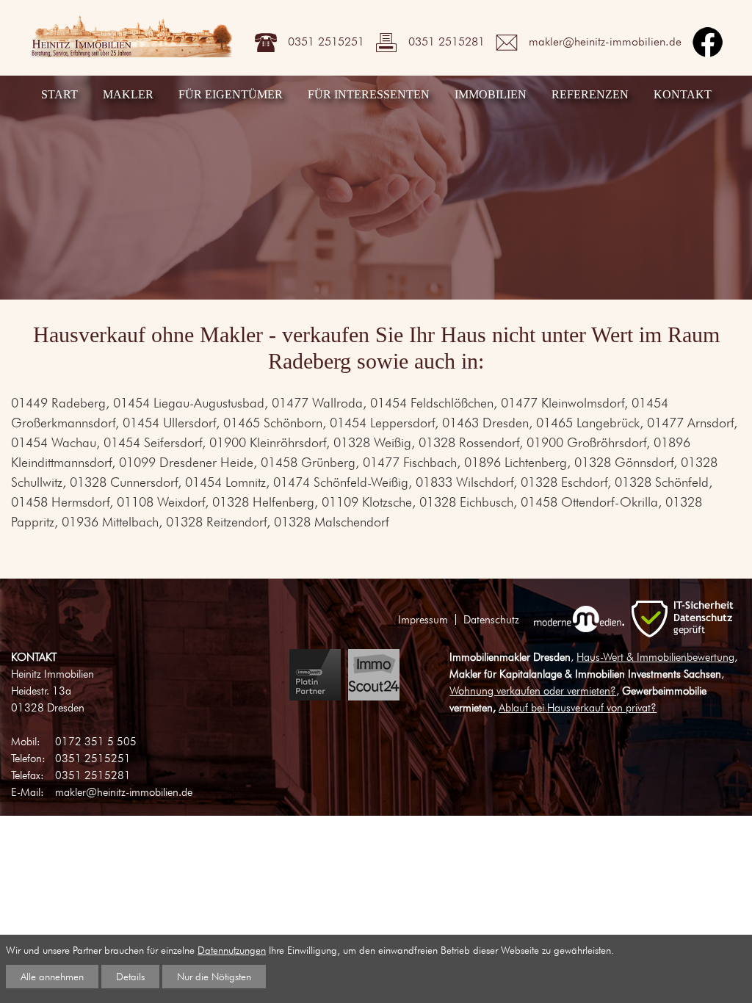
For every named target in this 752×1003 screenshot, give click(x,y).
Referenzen (590, 94)
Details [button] (130, 976)
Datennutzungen (232, 950)
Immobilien (491, 94)
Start (59, 94)
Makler (128, 94)
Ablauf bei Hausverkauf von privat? (578, 707)
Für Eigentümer (230, 94)
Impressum (423, 619)
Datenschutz (491, 619)
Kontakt (683, 94)
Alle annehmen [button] (52, 976)
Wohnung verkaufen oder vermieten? (532, 691)
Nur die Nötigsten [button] (214, 976)
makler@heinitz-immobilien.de (605, 41)
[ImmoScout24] (373, 674)
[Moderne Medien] (579, 619)
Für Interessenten (369, 94)
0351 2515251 (326, 41)
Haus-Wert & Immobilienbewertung (655, 657)
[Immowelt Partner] (315, 674)
